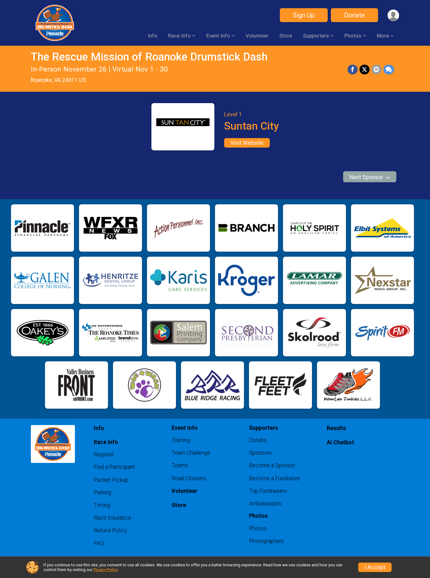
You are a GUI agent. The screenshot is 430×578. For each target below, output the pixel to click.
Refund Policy (110, 530)
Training (181, 440)
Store (285, 35)
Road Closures (189, 478)
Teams (180, 465)
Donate (354, 15)
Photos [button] (352, 35)
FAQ (99, 543)
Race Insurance (112, 518)
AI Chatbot (340, 442)
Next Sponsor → (369, 177)
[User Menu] (393, 15)
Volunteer (257, 35)
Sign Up (303, 15)
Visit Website (246, 143)
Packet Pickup (111, 480)
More (383, 35)
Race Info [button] (179, 35)
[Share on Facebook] (353, 70)
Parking (102, 492)
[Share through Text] (388, 70)
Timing (102, 505)
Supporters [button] (316, 35)
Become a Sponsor (272, 465)
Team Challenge (191, 453)
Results (336, 428)
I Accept (375, 567)
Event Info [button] (218, 35)
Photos (257, 528)
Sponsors (260, 453)
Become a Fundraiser (274, 478)
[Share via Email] (376, 70)
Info (152, 35)
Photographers (266, 541)
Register (104, 454)
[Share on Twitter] (364, 70)
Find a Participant (114, 467)
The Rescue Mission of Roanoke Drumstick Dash (149, 56)
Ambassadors (265, 503)
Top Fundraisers (268, 491)
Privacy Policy (105, 569)
